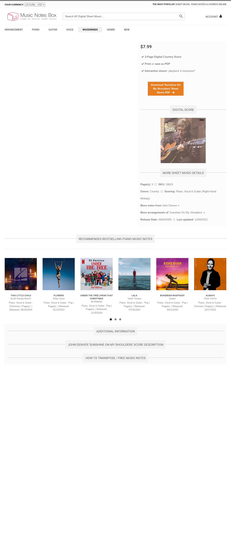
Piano (36, 29)
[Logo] (32, 16)
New (126, 29)
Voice (69, 29)
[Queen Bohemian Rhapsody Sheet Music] (172, 274)
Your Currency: (14, 4)
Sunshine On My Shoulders (186, 212)
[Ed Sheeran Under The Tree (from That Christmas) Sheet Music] (96, 274)
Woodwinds (90, 29)
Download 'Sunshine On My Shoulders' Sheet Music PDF (166, 88)
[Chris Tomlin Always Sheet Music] (210, 274)
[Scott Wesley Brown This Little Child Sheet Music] (21, 274)
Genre (111, 29)
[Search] (181, 16)
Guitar (53, 29)
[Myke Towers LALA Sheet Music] (134, 274)
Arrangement (14, 29)
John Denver (169, 205)
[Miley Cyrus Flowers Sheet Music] (59, 274)
